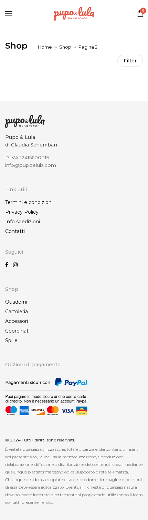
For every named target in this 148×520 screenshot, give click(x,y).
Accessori (16, 321)
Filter (130, 61)
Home (45, 47)
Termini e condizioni (29, 202)
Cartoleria (16, 311)
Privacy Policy (22, 212)
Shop (65, 47)
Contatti (15, 231)
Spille (11, 340)
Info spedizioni (22, 221)
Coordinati (17, 331)
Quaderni (16, 302)
